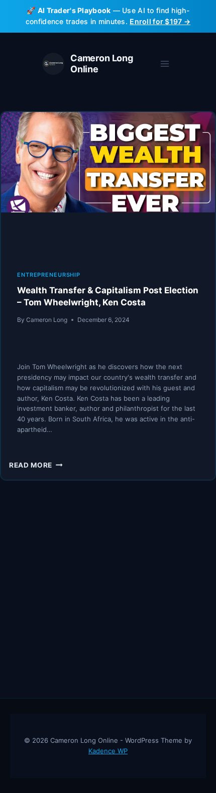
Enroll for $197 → (160, 21)
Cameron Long (46, 319)
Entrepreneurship (48, 274)
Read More (36, 465)
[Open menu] (164, 63)
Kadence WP (108, 751)
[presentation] (108, 183)
